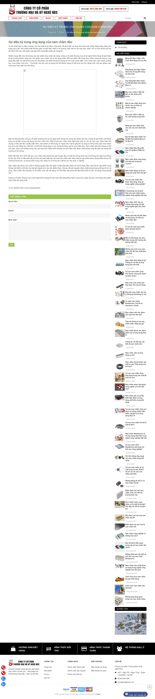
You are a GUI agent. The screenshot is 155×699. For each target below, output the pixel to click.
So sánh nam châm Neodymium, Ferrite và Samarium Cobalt (133, 303)
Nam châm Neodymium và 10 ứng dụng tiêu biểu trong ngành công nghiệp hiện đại (136, 436)
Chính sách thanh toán (76, 667)
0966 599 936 (120, 9)
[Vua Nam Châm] (33, 9)
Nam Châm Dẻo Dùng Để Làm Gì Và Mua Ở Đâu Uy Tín (134, 150)
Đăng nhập (135, 2)
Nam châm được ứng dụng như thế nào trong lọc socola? (135, 161)
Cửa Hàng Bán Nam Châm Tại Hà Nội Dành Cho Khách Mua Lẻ (135, 83)
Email (11, 211)
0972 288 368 (96, 9)
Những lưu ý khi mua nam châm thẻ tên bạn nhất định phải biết (135, 251)
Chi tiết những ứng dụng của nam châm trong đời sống (134, 458)
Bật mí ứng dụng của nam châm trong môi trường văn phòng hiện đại (135, 240)
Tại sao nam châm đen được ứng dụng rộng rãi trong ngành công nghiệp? (135, 182)
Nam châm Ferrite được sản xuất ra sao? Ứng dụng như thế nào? (135, 364)
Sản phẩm (48, 671)
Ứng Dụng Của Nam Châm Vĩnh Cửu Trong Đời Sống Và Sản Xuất (135, 72)
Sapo (98, 694)
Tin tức (46, 674)
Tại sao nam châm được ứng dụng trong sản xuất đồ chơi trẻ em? (135, 375)
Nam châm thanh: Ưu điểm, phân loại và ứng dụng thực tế (135, 333)
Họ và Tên (12, 201)
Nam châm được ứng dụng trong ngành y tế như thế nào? (135, 387)
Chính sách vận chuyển (77, 671)
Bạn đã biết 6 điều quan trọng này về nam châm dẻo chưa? (135, 545)
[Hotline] (3, 667)
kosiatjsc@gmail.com (126, 682)
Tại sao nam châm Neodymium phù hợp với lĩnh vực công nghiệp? (134, 447)
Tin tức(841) (122, 47)
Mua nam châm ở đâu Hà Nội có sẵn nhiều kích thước (134, 94)
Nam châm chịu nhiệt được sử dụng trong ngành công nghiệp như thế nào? (135, 568)
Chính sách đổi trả (75, 674)
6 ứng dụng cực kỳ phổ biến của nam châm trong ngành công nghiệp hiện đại (136, 193)
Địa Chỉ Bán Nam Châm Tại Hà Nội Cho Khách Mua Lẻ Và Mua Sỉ (135, 139)
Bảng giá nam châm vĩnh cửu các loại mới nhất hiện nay (135, 128)
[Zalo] (3, 678)
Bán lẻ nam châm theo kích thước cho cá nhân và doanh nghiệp (135, 105)
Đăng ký (144, 2)
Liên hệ (47, 678)
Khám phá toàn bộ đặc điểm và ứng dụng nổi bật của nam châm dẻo (136, 218)
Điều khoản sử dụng (99, 667)
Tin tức (10, 188)
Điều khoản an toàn (98, 671)
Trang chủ (48, 667)
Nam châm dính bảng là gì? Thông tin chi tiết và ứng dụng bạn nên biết (135, 262)
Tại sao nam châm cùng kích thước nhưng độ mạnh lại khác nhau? (135, 274)
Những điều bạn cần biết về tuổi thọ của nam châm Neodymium (135, 556)
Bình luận (12, 220)
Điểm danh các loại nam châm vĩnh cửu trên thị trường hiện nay (134, 493)
